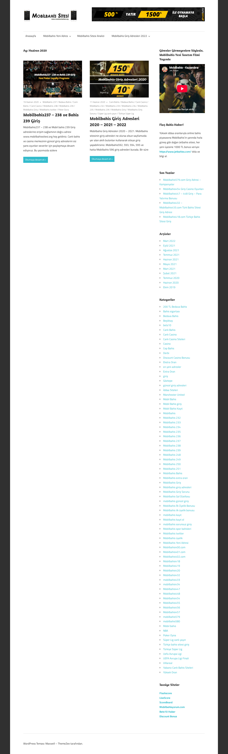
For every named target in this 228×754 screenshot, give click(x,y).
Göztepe (167, 381)
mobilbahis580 (171, 621)
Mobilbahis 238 (50, 105)
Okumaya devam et (34, 159)
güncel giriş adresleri (174, 385)
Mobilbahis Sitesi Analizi (90, 36)
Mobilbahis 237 (50, 102)
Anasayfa (30, 36)
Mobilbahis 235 (172, 432)
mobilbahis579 (171, 617)
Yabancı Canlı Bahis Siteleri (178, 668)
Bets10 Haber (167, 712)
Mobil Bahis (169, 399)
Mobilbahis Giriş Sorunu (176, 492)
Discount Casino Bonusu (176, 358)
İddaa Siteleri (170, 390)
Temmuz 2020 (171, 278)
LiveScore (164, 698)
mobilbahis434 (171, 584)
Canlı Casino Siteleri (174, 339)
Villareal (167, 663)
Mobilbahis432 (171, 575)
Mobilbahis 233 (113, 105)
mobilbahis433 (171, 580)
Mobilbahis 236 (102, 109)
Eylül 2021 (169, 246)
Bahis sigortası (171, 311)
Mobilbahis (169, 413)
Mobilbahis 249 (172, 459)
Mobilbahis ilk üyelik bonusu (178, 510)
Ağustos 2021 (171, 250)
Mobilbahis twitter (48, 109)
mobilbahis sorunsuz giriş (177, 524)
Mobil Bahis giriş (172, 404)
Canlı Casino (36, 105)
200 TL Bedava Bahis (175, 307)
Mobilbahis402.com (174, 557)
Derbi (166, 353)
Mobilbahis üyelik (173, 538)
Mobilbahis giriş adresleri (177, 487)
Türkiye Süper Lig (126, 113)
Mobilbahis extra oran (175, 478)
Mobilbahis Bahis (172, 473)
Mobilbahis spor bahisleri (177, 529)
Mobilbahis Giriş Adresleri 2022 (129, 36)
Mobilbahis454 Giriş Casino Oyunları (183, 189)
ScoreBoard (165, 702)
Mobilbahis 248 (172, 455)
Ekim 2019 (169, 287)
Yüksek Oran (170, 672)
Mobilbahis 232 (97, 105)
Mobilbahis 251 (172, 469)
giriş (165, 376)
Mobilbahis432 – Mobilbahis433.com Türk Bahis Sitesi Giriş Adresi (180, 207)
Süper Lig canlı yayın (107, 113)
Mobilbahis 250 (172, 464)
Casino (167, 344)
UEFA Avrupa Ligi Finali (176, 658)
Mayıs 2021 (170, 264)
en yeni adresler (172, 367)
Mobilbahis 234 (129, 105)
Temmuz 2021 (171, 255)
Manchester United (174, 395)
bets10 (167, 325)
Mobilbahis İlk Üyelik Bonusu (179, 506)
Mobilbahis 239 (66, 105)
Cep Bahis (168, 348)
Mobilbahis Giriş (30, 109)
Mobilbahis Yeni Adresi (175, 543)
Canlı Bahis (114, 102)
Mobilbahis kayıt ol (173, 520)
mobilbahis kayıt (172, 515)
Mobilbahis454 (171, 598)
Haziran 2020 (171, 283)
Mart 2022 (169, 241)
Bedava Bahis (65, 102)
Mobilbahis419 (171, 566)
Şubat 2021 (170, 273)
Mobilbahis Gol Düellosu (176, 496)
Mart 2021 (169, 269)
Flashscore (165, 693)
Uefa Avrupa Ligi (172, 654)
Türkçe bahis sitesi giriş (176, 644)
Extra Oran (169, 372)
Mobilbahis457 (171, 612)
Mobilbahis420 (171, 570)
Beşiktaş (168, 321)
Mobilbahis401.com (174, 552)
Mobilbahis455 (171, 603)
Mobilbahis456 (171, 607)
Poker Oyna (63, 109)
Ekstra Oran (169, 362)
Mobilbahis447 (171, 589)
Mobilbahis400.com (174, 547)
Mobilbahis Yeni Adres (55, 36)
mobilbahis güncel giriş (176, 501)
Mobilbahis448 (171, 594)
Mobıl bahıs (169, 626)
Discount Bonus (168, 716)
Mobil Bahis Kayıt (173, 409)
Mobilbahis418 (171, 561)
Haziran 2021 (171, 259)
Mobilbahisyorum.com (172, 707)
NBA (165, 631)
